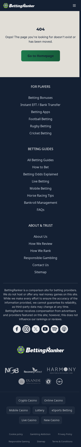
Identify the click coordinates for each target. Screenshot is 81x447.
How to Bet (40, 167)
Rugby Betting (40, 126)
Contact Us (40, 265)
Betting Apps (40, 112)
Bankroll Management (40, 202)
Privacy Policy (65, 434)
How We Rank (40, 251)
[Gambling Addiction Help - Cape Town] (29, 381)
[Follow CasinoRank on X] (36, 329)
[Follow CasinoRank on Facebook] (17, 329)
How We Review (40, 243)
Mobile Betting (41, 188)
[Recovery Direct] (33, 370)
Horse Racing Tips (40, 195)
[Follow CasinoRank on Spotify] (55, 329)
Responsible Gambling (40, 258)
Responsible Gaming (19, 441)
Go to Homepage (41, 56)
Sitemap (40, 272)
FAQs (40, 210)
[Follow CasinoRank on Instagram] (26, 329)
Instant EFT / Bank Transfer (40, 105)
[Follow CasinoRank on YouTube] (45, 329)
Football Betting (40, 119)
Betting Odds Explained (40, 174)
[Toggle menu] (74, 5)
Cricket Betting (40, 133)
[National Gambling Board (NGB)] (12, 370)
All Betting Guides (40, 160)
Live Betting (40, 181)
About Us (40, 236)
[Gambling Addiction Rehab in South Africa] (61, 370)
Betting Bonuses (40, 97)
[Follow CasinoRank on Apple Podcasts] (64, 329)
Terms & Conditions (62, 441)
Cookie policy (16, 434)
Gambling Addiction (40, 434)
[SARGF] (48, 381)
